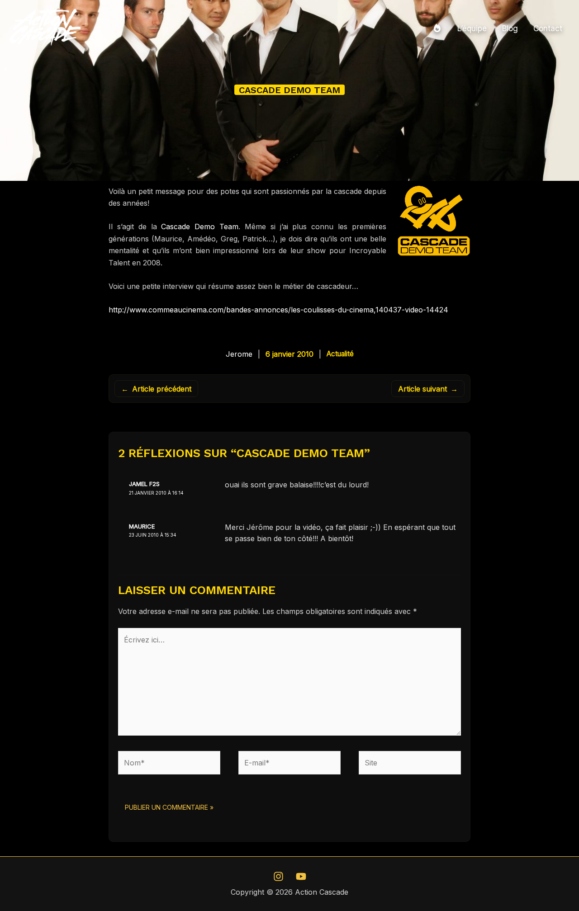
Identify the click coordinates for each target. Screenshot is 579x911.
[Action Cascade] (45, 27)
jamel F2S (144, 483)
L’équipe (472, 28)
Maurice (142, 526)
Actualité (340, 353)
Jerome (239, 354)
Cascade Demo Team (199, 226)
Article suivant (428, 388)
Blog (510, 28)
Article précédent (156, 388)
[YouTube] (301, 876)
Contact (547, 28)
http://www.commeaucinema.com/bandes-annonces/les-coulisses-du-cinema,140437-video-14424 (278, 309)
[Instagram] (278, 876)
